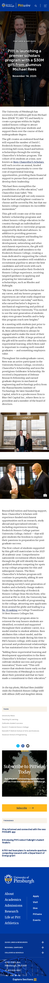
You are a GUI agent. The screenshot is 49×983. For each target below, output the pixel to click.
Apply (36, 896)
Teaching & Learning (10, 719)
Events (37, 920)
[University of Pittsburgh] (19, 879)
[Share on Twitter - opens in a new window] (18, 745)
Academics (13, 900)
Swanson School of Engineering (14, 735)
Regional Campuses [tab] (14, 947)
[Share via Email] (27, 745)
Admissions (13, 905)
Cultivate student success (12, 723)
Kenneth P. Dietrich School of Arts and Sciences (20, 731)
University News (8, 716)
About (9, 894)
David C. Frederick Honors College (15, 727)
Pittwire (37, 914)
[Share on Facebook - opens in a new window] (22, 745)
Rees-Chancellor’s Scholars (28, 162)
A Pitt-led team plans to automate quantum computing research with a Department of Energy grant (24, 853)
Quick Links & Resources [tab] (16, 942)
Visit (35, 902)
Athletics (12, 923)
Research (11, 911)
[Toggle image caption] (45, 448)
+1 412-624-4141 (13, 970)
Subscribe (21, 808)
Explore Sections (23, 979)
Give (35, 908)
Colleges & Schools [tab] (14, 953)
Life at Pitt (13, 917)
